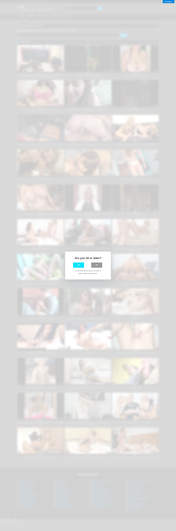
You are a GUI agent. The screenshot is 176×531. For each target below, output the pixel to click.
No (97, 265)
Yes (78, 265)
